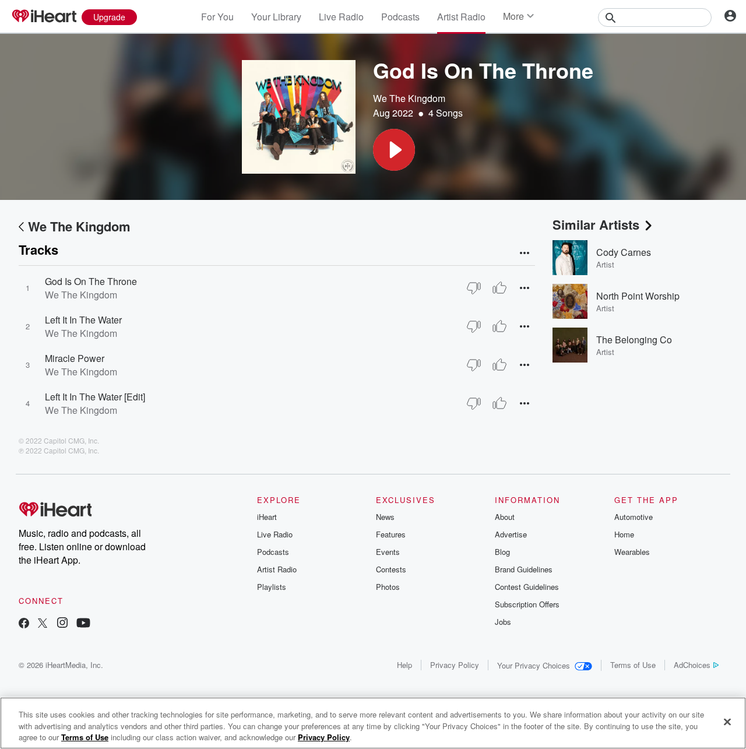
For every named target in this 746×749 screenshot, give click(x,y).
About (505, 516)
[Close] (727, 721)
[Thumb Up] (499, 288)
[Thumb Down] (473, 288)
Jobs (503, 621)
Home (624, 534)
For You (217, 16)
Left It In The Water (83, 319)
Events (388, 551)
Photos (388, 586)
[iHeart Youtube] (83, 624)
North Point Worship (638, 296)
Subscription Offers (527, 604)
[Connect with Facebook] (24, 624)
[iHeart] (44, 17)
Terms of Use (633, 664)
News (385, 516)
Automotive (633, 516)
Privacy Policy (454, 664)
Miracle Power (74, 358)
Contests (391, 569)
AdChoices (692, 664)
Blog (502, 551)
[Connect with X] (42, 624)
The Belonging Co (634, 339)
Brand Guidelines (524, 569)
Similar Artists (596, 224)
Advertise (511, 534)
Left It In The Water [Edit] (95, 396)
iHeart (267, 516)
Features (391, 534)
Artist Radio (461, 16)
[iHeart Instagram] (62, 624)
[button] (394, 150)
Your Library (276, 16)
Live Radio (341, 16)
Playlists (271, 586)
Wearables (632, 551)
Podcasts (400, 16)
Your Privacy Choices (533, 665)
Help (404, 664)
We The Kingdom (409, 98)
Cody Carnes (623, 252)
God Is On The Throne (91, 281)
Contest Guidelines (527, 586)
